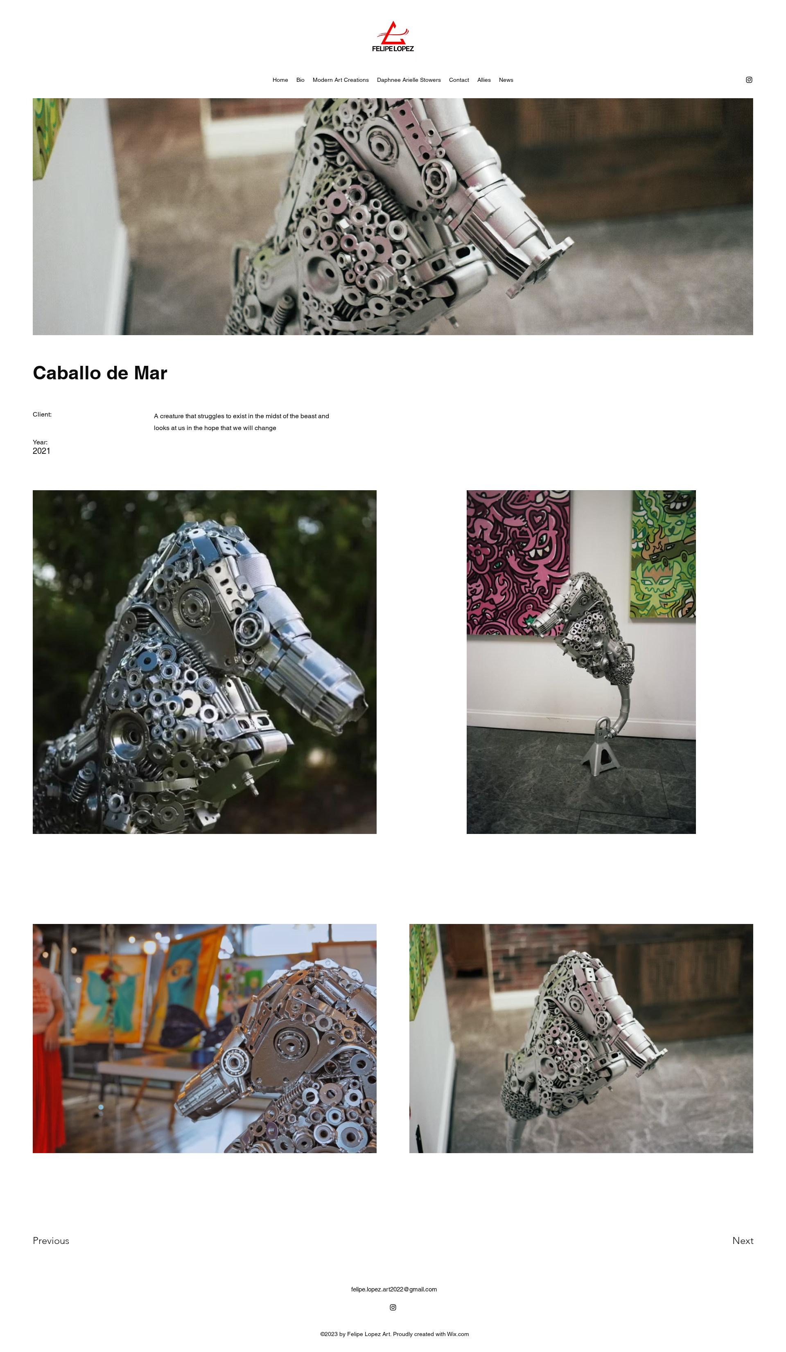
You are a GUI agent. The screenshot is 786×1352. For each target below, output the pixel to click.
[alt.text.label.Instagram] (749, 80)
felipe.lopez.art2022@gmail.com (394, 1289)
